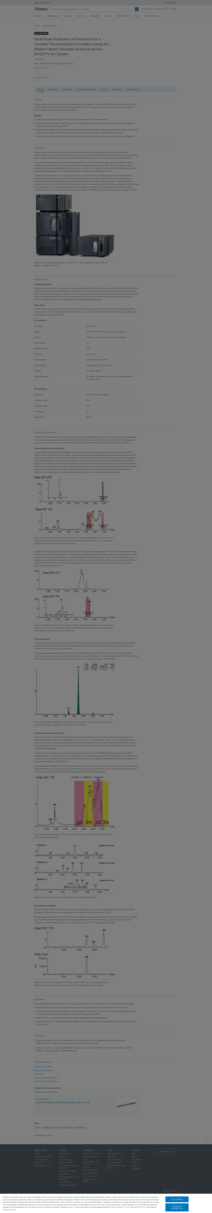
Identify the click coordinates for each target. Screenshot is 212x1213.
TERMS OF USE (140, 1207)
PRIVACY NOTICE (124, 1207)
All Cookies (177, 1199)
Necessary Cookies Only (177, 1207)
